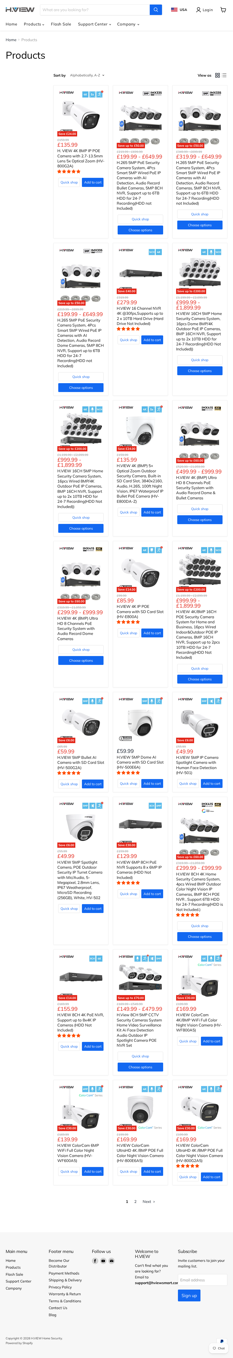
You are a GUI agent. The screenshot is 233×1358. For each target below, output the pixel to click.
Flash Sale (61, 24)
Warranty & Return (65, 1294)
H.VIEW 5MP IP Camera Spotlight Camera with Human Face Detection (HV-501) (197, 765)
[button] (69, 171)
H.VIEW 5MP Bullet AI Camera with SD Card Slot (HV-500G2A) (80, 762)
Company (127, 24)
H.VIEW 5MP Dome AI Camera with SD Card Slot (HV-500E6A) (140, 762)
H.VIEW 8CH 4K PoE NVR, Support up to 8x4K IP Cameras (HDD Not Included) (80, 1022)
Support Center (93, 24)
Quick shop (69, 182)
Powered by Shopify (19, 1343)
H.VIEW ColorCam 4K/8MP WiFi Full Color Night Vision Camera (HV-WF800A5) (199, 1022)
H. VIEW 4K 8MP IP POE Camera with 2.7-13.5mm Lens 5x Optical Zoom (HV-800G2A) (80, 158)
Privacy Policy (60, 1287)
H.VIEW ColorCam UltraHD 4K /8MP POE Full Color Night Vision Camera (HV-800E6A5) (140, 1153)
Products (33, 24)
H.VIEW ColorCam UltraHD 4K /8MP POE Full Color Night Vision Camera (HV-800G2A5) (199, 1153)
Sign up (189, 1295)
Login (208, 10)
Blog (52, 1315)
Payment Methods (64, 1273)
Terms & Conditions (65, 1301)
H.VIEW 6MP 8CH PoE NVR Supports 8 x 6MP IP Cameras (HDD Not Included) (139, 870)
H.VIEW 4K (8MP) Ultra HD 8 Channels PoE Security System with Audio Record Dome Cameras (77, 628)
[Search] (156, 10)
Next (147, 1201)
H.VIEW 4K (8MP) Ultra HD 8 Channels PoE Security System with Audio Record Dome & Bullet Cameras (196, 487)
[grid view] (217, 75)
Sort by (59, 75)
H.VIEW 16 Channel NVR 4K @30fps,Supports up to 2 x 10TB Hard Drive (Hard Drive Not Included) (140, 316)
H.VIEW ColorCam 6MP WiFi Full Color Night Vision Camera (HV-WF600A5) (78, 1153)
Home (11, 24)
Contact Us (58, 1307)
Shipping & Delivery (65, 1280)
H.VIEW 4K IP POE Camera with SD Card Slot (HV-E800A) (140, 611)
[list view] (224, 75)
